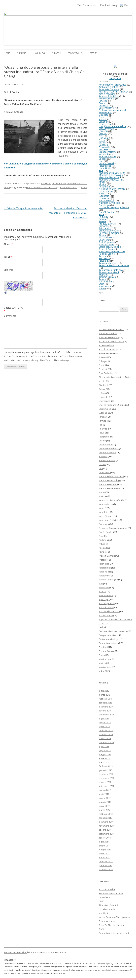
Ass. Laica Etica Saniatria (111, 893)
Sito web (8, 269)
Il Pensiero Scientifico (109, 905)
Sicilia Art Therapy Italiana (112, 925)
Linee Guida (105, 168)
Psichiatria (104, 258)
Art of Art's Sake (107, 889)
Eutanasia (104, 195)
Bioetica (103, 100)
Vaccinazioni (105, 281)
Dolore (102, 117)
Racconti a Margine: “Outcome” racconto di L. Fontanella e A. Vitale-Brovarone (68, 213)
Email (8, 256)
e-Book (103, 119)
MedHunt (103, 913)
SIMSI (101, 929)
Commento (10, 315)
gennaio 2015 (105, 702)
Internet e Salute (107, 156)
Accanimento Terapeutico (112, 84)
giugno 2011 (105, 845)
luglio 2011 (104, 841)
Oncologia (104, 205)
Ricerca (102, 235)
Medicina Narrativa (109, 177)
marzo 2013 (104, 762)
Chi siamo (21, 53)
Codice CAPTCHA (13, 307)
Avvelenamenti (106, 98)
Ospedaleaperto (107, 921)
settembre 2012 (106, 786)
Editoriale (104, 121)
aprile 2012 (104, 805)
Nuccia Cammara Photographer (114, 917)
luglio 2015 (104, 690)
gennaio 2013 (105, 770)
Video (7, 187)
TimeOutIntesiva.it (87, 5)
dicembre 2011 (106, 821)
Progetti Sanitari (107, 223)
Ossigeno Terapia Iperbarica (114, 207)
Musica (102, 184)
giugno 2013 (105, 750)
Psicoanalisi (105, 228)
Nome (8, 244)
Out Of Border (59, 183)
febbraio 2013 (106, 766)
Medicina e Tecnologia (111, 175)
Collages (103, 144)
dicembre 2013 (106, 734)
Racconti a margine (109, 232)
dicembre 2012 (106, 774)
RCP (101, 170)
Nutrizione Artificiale (109, 202)
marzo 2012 (104, 809)
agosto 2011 (105, 837)
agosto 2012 (105, 790)
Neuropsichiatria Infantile (112, 188)
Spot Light (104, 239)
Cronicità (103, 105)
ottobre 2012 (105, 782)
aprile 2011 (104, 853)
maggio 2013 (105, 754)
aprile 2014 (104, 726)
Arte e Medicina (107, 93)
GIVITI (101, 901)
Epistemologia (106, 128)
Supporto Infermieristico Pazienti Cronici (112, 252)
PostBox (103, 149)
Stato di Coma (106, 244)
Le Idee (103, 158)
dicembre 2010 (106, 869)
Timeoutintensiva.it (76, 183)
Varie (101, 283)
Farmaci (103, 133)
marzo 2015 (104, 694)
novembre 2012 (106, 778)
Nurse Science (106, 200)
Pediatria (103, 216)
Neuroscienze (106, 191)
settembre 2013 (106, 742)
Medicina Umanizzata (110, 179)
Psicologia (104, 260)
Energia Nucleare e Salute (112, 126)
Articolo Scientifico (109, 96)
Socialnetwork (106, 237)
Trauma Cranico (107, 276)
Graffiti (102, 142)
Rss (125, 5)
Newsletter (104, 198)
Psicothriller (105, 165)
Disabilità (103, 114)
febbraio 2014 (106, 730)
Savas (84, 187)
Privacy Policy (75, 53)
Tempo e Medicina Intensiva (114, 265)
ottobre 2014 (105, 710)
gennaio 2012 (105, 817)
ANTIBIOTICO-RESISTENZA (113, 91)
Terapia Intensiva (108, 263)
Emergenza (105, 124)
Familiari (103, 131)
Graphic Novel (106, 163)
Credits (93, 53)
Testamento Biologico (111, 270)
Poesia (102, 221)
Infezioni (103, 154)
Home (7, 53)
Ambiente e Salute (108, 87)
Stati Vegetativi (107, 242)
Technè (103, 256)
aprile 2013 (104, 758)
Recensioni (104, 186)
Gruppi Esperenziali (109, 230)
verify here (115, 78)
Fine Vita (103, 137)
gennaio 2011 (105, 865)
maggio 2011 (105, 849)
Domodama (104, 897)
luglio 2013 (104, 746)
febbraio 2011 (106, 861)
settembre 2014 (106, 714)
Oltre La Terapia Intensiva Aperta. (23, 208)
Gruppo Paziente (108, 151)
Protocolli (104, 225)
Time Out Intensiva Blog (15, 952)
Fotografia (46, 183)
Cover (102, 103)
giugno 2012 (105, 797)
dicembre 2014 (106, 706)
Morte (102, 181)
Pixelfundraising (108, 5)
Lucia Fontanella (107, 909)
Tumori (102, 279)
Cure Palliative (106, 107)
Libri (101, 161)
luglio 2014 (104, 718)
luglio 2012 (104, 794)
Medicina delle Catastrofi (112, 172)
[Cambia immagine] (6, 293)
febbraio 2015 (106, 698)
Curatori (56, 53)
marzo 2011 (104, 857)
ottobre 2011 (105, 829)
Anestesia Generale (109, 89)
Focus (102, 140)
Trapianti (103, 274)
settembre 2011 (106, 833)
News (102, 193)
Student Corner (107, 249)
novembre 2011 (106, 825)
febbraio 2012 (106, 813)
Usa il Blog (39, 53)
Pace (101, 214)
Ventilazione (105, 286)
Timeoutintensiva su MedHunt (114, 933)
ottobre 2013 (105, 738)
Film (101, 135)
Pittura (102, 219)
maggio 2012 (105, 801)
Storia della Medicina (110, 246)
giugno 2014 (105, 722)
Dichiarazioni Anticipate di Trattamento (112, 111)
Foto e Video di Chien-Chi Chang (42, 187)
